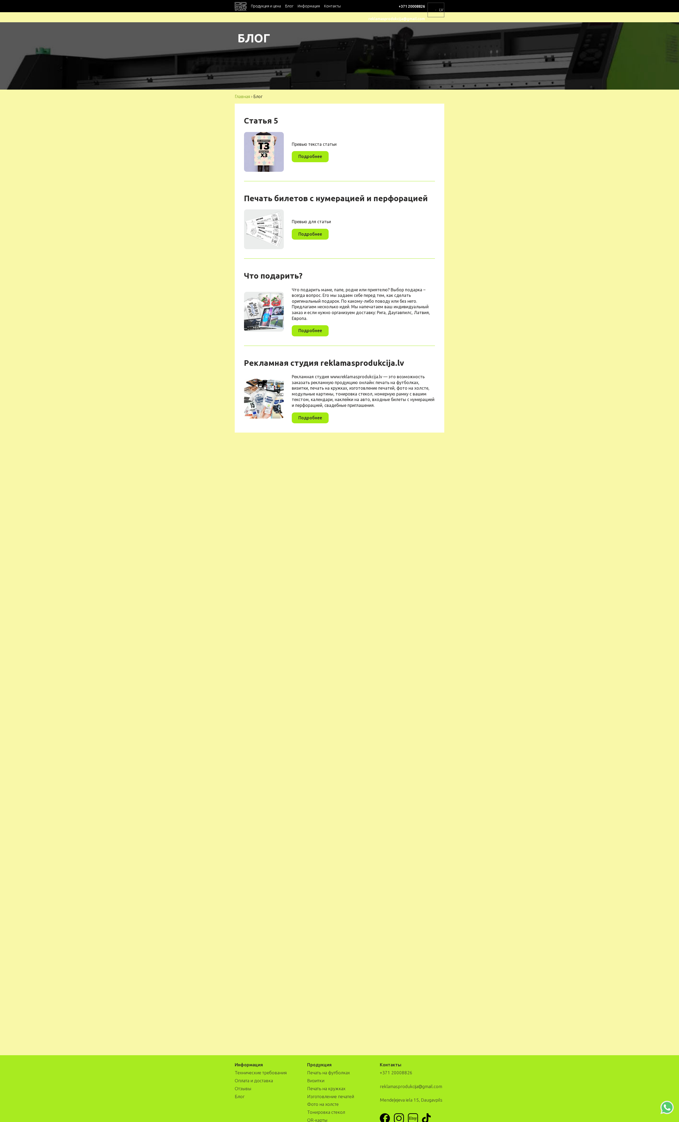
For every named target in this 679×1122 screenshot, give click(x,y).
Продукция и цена (266, 6)
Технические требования (261, 1072)
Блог (289, 6)
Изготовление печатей (330, 1096)
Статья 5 (261, 120)
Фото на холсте (323, 1104)
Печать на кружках (326, 1088)
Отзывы (243, 1088)
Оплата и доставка (254, 1080)
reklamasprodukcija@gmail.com (396, 19)
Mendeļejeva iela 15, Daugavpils (411, 1099)
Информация (309, 6)
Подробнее (310, 156)
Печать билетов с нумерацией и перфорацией (336, 198)
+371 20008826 (412, 6)
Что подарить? (273, 275)
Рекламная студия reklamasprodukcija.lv (324, 362)
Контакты (332, 6)
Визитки (315, 1080)
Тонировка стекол (326, 1112)
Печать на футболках (328, 1072)
